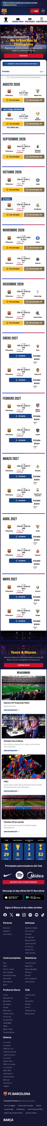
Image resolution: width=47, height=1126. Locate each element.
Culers (34, 10)
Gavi (4, 963)
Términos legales (9, 1105)
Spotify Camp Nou (30, 996)
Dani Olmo (7, 978)
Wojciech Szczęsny (6, 929)
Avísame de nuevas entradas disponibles (22, 64)
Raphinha (29, 966)
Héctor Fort (29, 950)
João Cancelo (30, 953)
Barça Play (7, 1001)
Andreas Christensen (29, 935)
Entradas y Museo (7, 1005)
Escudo (28, 1004)
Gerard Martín (30, 940)
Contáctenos (20, 1109)
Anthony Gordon (28, 973)
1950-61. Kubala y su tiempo (9, 1065)
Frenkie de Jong (9, 975)
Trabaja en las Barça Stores (30, 1012)
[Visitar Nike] (8, 875)
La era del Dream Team (8, 1059)
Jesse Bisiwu (30, 982)
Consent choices (31, 1113)
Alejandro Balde (31, 928)
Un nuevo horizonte (7, 1044)
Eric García (29, 947)
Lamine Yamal (30, 963)
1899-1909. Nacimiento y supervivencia (8, 1073)
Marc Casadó (8, 972)
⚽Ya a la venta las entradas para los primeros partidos (20, 4)
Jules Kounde (30, 943)
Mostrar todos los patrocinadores (23, 882)
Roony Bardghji (31, 969)
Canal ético (29, 1001)
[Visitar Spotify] (19, 875)
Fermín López (8, 969)
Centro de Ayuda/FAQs (8, 1018)
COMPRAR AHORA (23, 665)
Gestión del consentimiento (13, 1113)
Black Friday (7, 1029)
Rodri (5, 985)
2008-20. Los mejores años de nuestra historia (9, 1052)
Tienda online (8, 1014)
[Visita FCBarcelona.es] (4, 11)
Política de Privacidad (25, 1105)
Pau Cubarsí (29, 931)
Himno (27, 1007)
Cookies (38, 1105)
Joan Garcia (7, 934)
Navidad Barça (8, 1032)
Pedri (5, 966)
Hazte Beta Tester (7, 1024)
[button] (44, 42)
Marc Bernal (7, 982)
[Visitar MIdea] (35, 875)
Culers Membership (8, 996)
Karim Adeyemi (31, 978)
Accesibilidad (8, 1109)
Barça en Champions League (7, 1083)
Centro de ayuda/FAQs (35, 1109)
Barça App (7, 1010)
